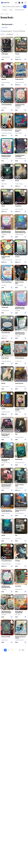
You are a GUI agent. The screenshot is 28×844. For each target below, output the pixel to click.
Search (6, 13)
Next (23, 650)
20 (19, 650)
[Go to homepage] (5, 2)
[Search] (24, 6)
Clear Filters (4, 27)
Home (2, 13)
